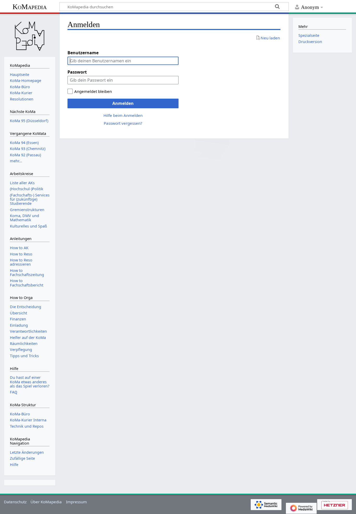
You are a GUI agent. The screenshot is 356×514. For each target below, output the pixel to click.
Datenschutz (15, 501)
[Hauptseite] (30, 35)
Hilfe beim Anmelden (123, 115)
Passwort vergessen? (123, 123)
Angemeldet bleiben (93, 91)
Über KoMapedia (46, 501)
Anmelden (123, 103)
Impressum (76, 501)
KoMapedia (30, 7)
